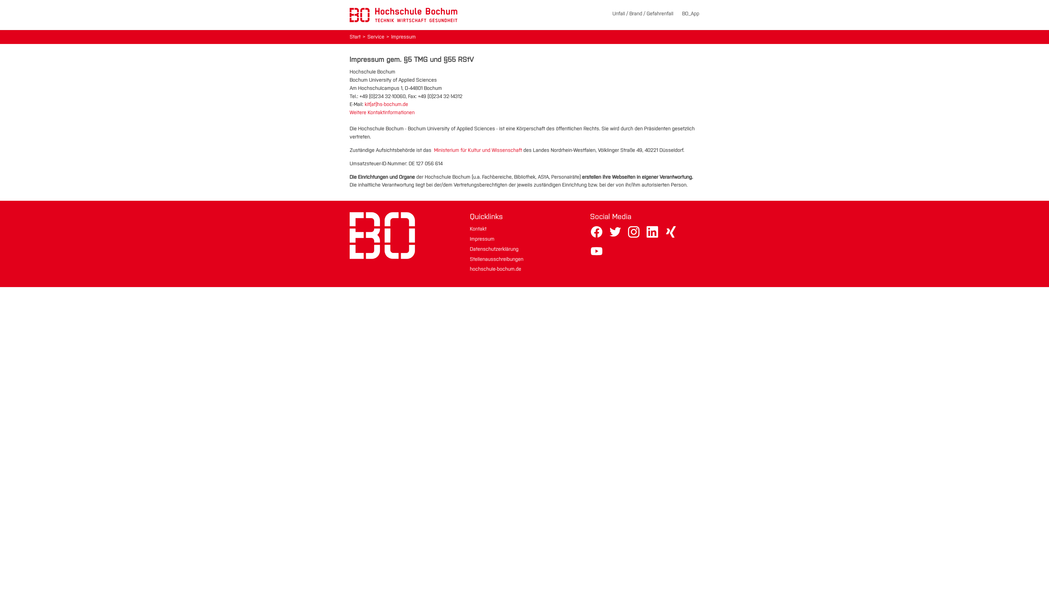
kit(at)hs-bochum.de (386, 104)
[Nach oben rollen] (1036, 577)
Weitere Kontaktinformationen (382, 113)
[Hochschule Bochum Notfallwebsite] (403, 15)
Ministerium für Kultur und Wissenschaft (477, 150)
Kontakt (478, 229)
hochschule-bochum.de (495, 269)
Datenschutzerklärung (494, 249)
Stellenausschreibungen (496, 259)
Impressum (482, 239)
